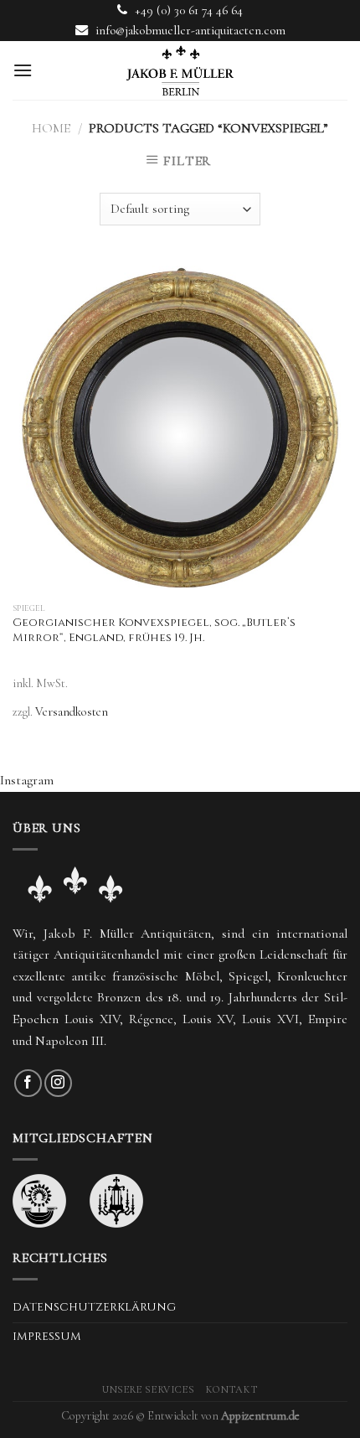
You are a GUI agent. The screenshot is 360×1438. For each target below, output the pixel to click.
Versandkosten (71, 712)
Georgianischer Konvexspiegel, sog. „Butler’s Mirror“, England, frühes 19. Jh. (154, 630)
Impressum (47, 1336)
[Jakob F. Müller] (180, 70)
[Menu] (23, 70)
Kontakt (232, 1390)
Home (51, 128)
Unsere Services (148, 1390)
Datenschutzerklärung (94, 1307)
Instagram (27, 780)
